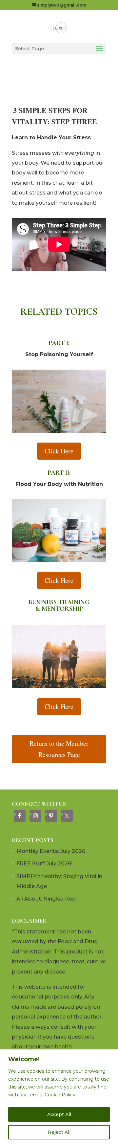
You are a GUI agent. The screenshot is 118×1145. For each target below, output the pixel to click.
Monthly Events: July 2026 (50, 851)
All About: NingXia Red (46, 899)
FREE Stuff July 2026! (44, 863)
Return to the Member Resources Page (59, 749)
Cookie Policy (60, 1095)
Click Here (59, 451)
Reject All (59, 1132)
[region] (59, 1097)
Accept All (59, 1114)
